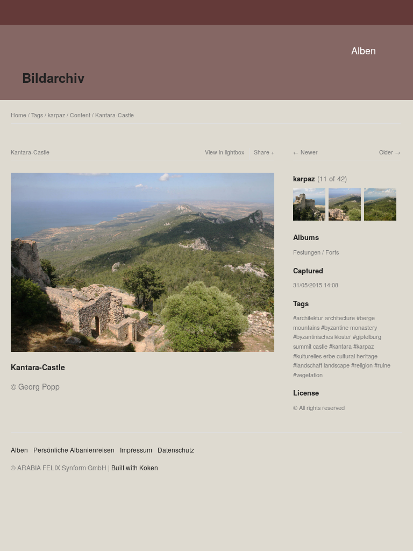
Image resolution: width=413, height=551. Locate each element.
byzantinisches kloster (323, 336)
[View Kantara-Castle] (309, 215)
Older (386, 152)
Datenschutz (176, 449)
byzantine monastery (350, 327)
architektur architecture (325, 317)
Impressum (136, 449)
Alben (363, 50)
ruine (384, 365)
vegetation (309, 374)
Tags (37, 115)
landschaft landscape (323, 365)
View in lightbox (224, 152)
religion (363, 365)
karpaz (56, 115)
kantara (342, 346)
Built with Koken (134, 467)
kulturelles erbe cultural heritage (337, 355)
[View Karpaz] (380, 215)
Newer (309, 152)
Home (18, 115)
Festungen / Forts (316, 252)
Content (80, 115)
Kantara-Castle (114, 115)
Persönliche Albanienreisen (74, 449)
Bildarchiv (53, 77)
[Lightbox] (142, 353)
